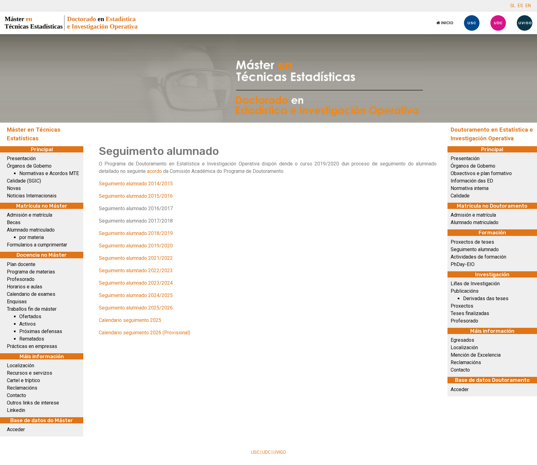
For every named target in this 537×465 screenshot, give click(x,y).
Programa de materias (31, 272)
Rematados (31, 339)
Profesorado (20, 279)
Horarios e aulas (24, 287)
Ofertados (30, 316)
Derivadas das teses (485, 298)
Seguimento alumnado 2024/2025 (136, 295)
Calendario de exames (31, 294)
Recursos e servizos (29, 373)
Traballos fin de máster (32, 309)
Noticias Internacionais (32, 196)
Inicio (446, 22)
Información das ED (472, 181)
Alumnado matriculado (31, 230)
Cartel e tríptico (23, 380)
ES (520, 5)
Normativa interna (470, 188)
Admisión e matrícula (29, 215)
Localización (20, 365)
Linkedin (16, 410)
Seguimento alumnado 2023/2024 (136, 283)
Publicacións (465, 291)
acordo (154, 171)
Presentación (21, 158)
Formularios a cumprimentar (37, 245)
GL (512, 5)
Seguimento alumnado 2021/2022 (136, 258)
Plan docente (21, 264)
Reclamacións (22, 388)
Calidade (460, 196)
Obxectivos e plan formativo (481, 173)
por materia (31, 237)
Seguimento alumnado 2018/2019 (136, 233)
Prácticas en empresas (32, 346)
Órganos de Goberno (29, 166)
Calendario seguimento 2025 (130, 320)
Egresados (462, 340)
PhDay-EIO (463, 264)
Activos (27, 324)
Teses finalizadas (470, 313)
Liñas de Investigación (475, 284)
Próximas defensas (40, 331)
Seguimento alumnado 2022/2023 (136, 270)
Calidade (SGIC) (24, 181)
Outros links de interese (33, 403)
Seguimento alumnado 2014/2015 (136, 184)
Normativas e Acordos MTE (49, 173)
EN (528, 5)
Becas (14, 222)
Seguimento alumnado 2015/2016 (136, 196)
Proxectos (462, 306)
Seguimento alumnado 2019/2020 (136, 246)
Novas (14, 188)
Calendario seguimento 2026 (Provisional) (144, 333)
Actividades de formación (478, 257)
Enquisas (17, 302)
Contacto (16, 395)
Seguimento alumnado (475, 249)
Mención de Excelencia (476, 355)
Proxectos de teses (472, 242)
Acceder (16, 429)
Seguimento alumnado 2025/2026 (136, 308)
